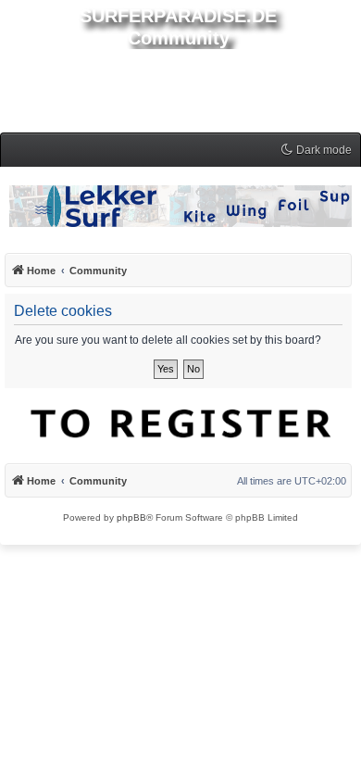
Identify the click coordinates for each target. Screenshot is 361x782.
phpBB (131, 517)
